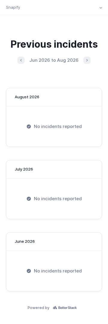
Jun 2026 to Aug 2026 (54, 60)
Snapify (13, 7)
